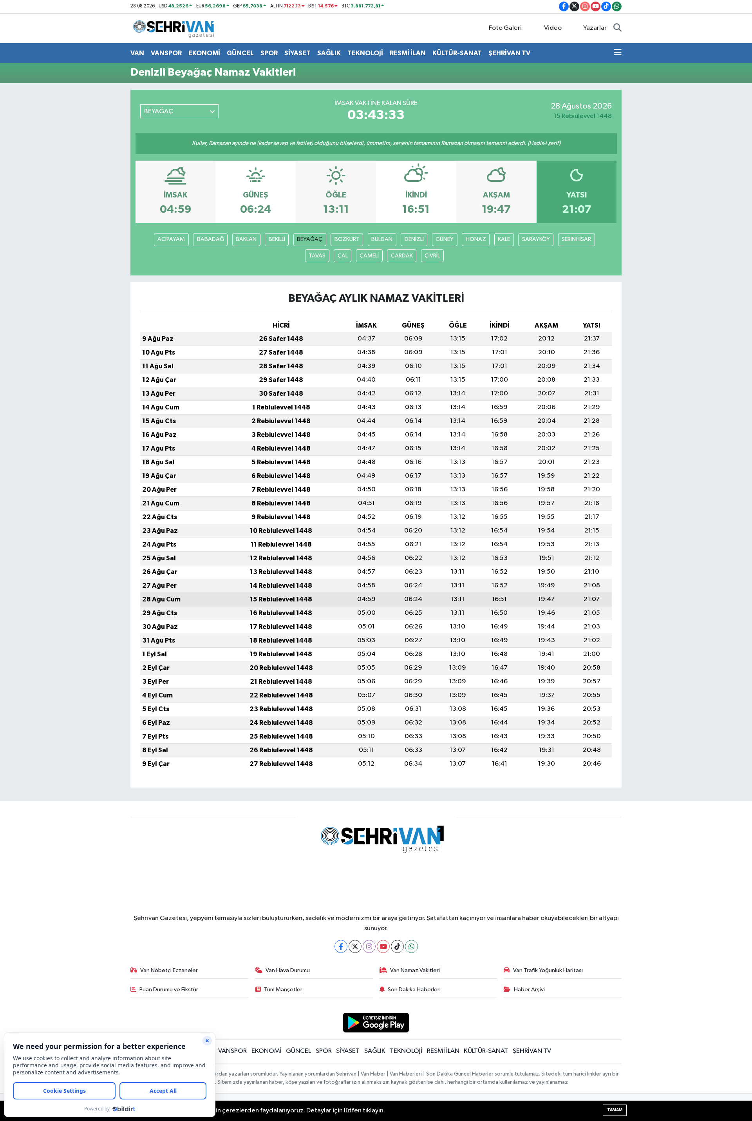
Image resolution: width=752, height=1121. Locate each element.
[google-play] (376, 1022)
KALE (504, 239)
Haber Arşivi (529, 989)
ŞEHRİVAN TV (509, 53)
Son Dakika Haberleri (414, 989)
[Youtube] (383, 946)
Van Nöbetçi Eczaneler (169, 970)
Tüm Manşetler (283, 989)
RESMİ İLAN (408, 53)
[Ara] (617, 28)
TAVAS (317, 256)
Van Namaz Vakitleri (415, 970)
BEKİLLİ (277, 239)
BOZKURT (347, 239)
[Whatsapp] (411, 946)
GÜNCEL (240, 53)
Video (553, 28)
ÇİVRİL (432, 256)
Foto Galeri (505, 28)
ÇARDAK (402, 256)
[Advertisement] (96, 207)
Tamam (614, 1110)
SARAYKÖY (536, 239)
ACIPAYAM (171, 239)
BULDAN (381, 239)
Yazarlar (595, 28)
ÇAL (343, 256)
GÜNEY (445, 239)
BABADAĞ (210, 239)
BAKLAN (246, 239)
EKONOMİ (204, 53)
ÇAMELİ (369, 256)
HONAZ (476, 239)
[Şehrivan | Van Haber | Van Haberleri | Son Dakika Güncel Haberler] (175, 28)
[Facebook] (340, 946)
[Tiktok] (397, 946)
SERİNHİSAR (576, 239)
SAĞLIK (329, 53)
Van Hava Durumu (288, 970)
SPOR (269, 53)
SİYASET (297, 53)
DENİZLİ (414, 239)
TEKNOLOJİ (365, 53)
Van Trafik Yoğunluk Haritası (548, 970)
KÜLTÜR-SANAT (457, 53)
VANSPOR (166, 53)
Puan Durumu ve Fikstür (168, 989)
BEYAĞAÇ (309, 239)
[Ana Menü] (618, 53)
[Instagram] (369, 946)
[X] (355, 946)
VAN (137, 53)
